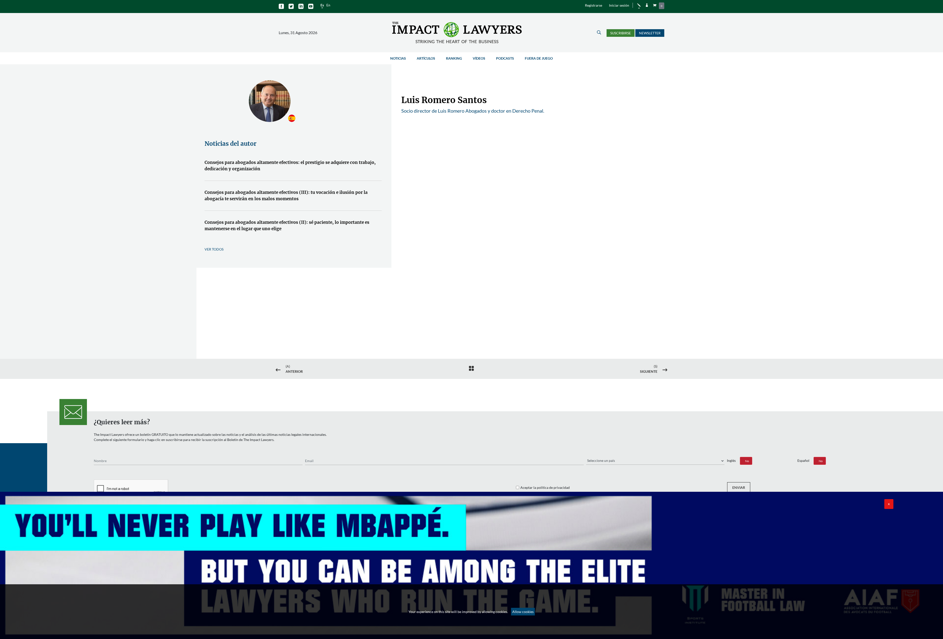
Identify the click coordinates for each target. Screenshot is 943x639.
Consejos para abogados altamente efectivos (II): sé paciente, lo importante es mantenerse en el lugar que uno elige (287, 225)
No (747, 461)
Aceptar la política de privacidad (545, 487)
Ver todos (214, 249)
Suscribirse (620, 33)
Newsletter (650, 33)
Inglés (731, 460)
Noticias (398, 58)
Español (803, 460)
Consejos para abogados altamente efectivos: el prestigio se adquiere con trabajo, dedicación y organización (290, 166)
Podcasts (505, 58)
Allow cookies (523, 612)
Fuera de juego (539, 58)
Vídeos (479, 58)
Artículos (426, 58)
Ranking (454, 58)
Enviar (738, 487)
